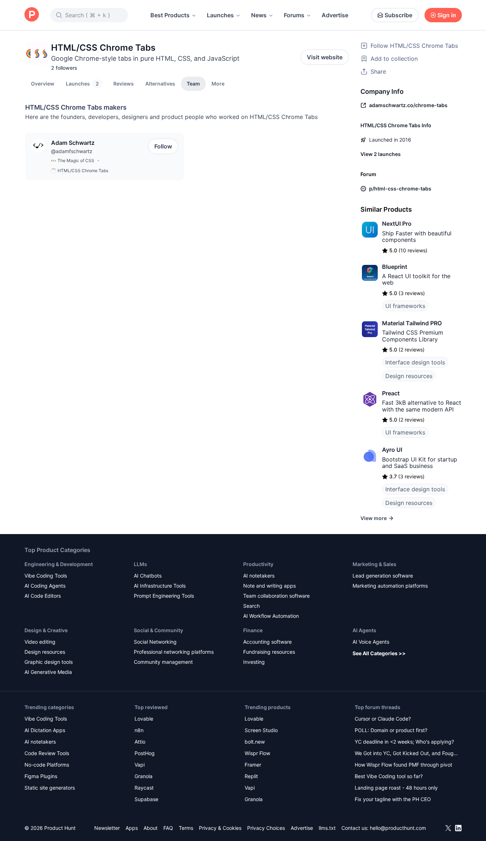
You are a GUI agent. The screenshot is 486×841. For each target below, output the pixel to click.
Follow (163, 146)
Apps (132, 828)
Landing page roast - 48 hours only (396, 788)
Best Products (170, 15)
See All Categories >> (379, 653)
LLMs (140, 564)
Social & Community (158, 630)
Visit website (324, 57)
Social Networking (155, 642)
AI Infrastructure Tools (160, 586)
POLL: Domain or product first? (391, 730)
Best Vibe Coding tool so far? (389, 776)
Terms (186, 828)
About (151, 828)
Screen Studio (261, 730)
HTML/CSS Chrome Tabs (83, 170)
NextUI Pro (397, 223)
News (259, 15)
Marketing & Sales (374, 564)
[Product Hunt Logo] (31, 15)
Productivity (258, 564)
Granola (144, 776)
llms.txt (327, 828)
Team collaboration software (276, 596)
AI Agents (364, 630)
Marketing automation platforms (390, 586)
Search (251, 606)
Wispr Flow (257, 753)
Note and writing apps (269, 586)
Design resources (408, 376)
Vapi (140, 765)
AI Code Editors (42, 596)
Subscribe (398, 15)
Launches (220, 15)
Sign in (446, 15)
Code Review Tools (46, 753)
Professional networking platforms (174, 652)
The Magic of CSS (76, 160)
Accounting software (267, 642)
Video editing (39, 642)
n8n (139, 730)
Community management (163, 662)
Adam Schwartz (73, 142)
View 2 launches (380, 154)
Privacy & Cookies (220, 828)
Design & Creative (46, 630)
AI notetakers (258, 576)
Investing (254, 662)
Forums (294, 15)
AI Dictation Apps (44, 730)
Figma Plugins (40, 776)
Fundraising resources (269, 652)
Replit (251, 776)
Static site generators (49, 788)
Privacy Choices (266, 828)
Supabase (146, 799)
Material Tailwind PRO (412, 323)
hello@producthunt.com (398, 828)
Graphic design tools (48, 662)
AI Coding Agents (44, 586)
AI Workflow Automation (271, 616)
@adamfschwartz (71, 151)
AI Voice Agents (371, 642)
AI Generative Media (48, 672)
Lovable (144, 719)
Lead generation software (383, 576)
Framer (253, 765)
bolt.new (255, 742)
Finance (253, 630)
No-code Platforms (46, 765)
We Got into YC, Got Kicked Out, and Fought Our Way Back (406, 754)
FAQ (168, 828)
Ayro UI (392, 449)
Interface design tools (415, 362)
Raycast (144, 788)
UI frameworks (405, 305)
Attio (140, 742)
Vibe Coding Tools (45, 576)
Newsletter (107, 828)
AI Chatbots (148, 576)
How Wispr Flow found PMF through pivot (403, 765)
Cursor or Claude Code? (383, 719)
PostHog (145, 753)
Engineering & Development (58, 564)
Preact (391, 393)
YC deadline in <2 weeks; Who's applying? (404, 742)
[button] (218, 83)
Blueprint (394, 266)
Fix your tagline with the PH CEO (393, 799)
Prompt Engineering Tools (164, 596)
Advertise (335, 15)
